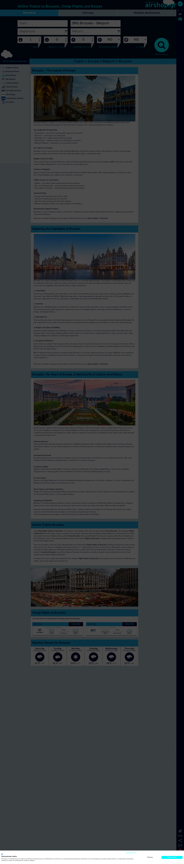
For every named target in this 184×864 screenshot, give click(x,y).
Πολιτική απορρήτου (131, 852)
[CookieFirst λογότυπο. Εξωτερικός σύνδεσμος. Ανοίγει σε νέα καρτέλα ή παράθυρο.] (2, 854)
